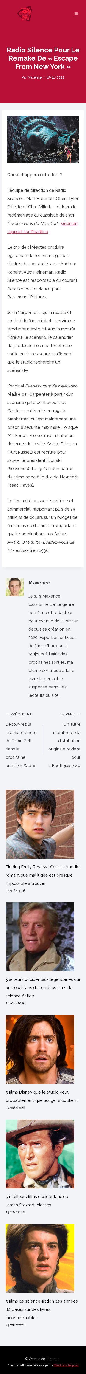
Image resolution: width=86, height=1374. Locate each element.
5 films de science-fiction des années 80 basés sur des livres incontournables (42, 1309)
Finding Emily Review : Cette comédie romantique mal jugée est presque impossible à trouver (42, 875)
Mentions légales (66, 1365)
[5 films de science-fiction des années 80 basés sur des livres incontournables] (43, 1258)
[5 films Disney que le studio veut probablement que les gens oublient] (43, 1049)
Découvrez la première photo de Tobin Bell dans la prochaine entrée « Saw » (21, 740)
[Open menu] (76, 13)
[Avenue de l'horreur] (27, 14)
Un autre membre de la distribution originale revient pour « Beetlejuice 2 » (64, 740)
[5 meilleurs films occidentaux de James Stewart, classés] (43, 1154)
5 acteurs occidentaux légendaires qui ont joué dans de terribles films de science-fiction (43, 987)
